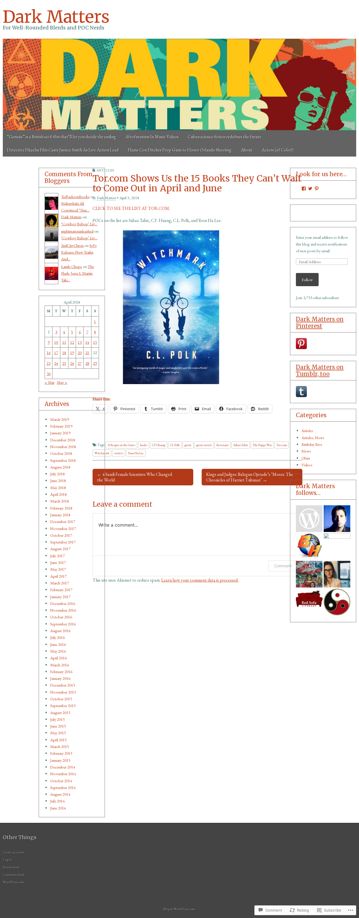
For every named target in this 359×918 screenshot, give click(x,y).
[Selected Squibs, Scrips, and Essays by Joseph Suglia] (337, 518)
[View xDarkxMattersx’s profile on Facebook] (304, 188)
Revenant (223, 445)
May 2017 (58, 569)
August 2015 (60, 712)
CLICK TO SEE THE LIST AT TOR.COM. (131, 208)
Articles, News (313, 437)
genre (188, 445)
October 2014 (61, 780)
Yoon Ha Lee (136, 453)
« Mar (49, 382)
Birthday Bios (312, 444)
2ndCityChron (72, 245)
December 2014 (62, 767)
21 (87, 352)
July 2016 (57, 637)
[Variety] (337, 546)
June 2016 (58, 644)
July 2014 (57, 801)
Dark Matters (56, 16)
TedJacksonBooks (75, 196)
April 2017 (58, 576)
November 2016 (63, 610)
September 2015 (63, 705)
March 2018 (59, 501)
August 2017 (60, 548)
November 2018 (63, 446)
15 (95, 342)
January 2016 (60, 678)
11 (64, 342)
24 (56, 363)
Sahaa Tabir (240, 445)
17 (56, 352)
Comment (283, 565)
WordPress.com (13, 882)
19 (72, 352)
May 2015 (58, 732)
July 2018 (57, 473)
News (306, 451)
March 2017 (59, 583)
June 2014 (58, 808)
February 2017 (61, 589)
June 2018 (58, 480)
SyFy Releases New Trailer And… (79, 252)
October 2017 (61, 535)
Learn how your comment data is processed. (199, 580)
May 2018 (58, 487)
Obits (306, 458)
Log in (7, 859)
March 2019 (59, 419)
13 (80, 342)
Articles (307, 430)
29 (95, 363)
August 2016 (60, 630)
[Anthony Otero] (309, 574)
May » (62, 382)
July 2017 (57, 555)
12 (72, 342)
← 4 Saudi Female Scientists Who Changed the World (134, 477)
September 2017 (63, 542)
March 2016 (59, 664)
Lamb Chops (71, 266)
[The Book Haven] (309, 518)
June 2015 (58, 726)
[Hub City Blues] (337, 602)
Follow (307, 279)
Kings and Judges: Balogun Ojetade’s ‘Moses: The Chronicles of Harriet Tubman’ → (249, 477)
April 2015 (58, 739)
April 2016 (58, 657)
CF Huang (158, 445)
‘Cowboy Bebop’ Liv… (79, 223)
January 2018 (60, 514)
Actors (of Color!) (278, 150)
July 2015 (57, 719)
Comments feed (13, 874)
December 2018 (62, 439)
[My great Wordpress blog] (337, 574)
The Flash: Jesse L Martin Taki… (77, 273)
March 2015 (59, 746)
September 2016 (63, 623)
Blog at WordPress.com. (179, 908)
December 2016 (62, 603)
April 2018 (58, 494)
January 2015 (60, 760)
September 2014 (63, 787)
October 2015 (61, 698)
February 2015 (61, 753)
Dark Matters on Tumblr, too (320, 371)
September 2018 (63, 460)
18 (64, 352)
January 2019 (60, 432)
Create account (13, 852)
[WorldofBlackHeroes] (309, 546)
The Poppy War (262, 445)
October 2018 (61, 453)
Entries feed (11, 867)
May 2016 (58, 651)
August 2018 (60, 467)
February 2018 (61, 508)
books (143, 445)
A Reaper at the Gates (121, 445)
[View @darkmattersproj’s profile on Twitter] (310, 188)
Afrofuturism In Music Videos (152, 137)
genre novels (204, 445)
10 (56, 342)
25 (64, 363)
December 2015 (62, 685)
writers (118, 453)
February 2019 (61, 426)
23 (48, 363)
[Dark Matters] (179, 84)
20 (80, 352)
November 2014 (63, 773)
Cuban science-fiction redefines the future (224, 137)
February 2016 (61, 671)
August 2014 (60, 794)
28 (87, 363)
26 (72, 363)
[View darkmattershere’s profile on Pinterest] (316, 188)
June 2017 (58, 562)
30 (48, 373)
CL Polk (175, 445)
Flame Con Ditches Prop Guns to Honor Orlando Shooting (180, 150)
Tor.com (282, 445)
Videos (307, 464)
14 (87, 342)
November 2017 (63, 528)
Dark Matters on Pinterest (320, 323)
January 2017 (60, 596)
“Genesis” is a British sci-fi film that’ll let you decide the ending (61, 137)
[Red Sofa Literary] (309, 602)
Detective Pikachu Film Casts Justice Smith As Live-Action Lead (63, 150)
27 (80, 363)
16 (48, 352)
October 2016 (61, 616)
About (246, 150)
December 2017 (62, 521)
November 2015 (63, 692)
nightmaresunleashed (77, 231)
